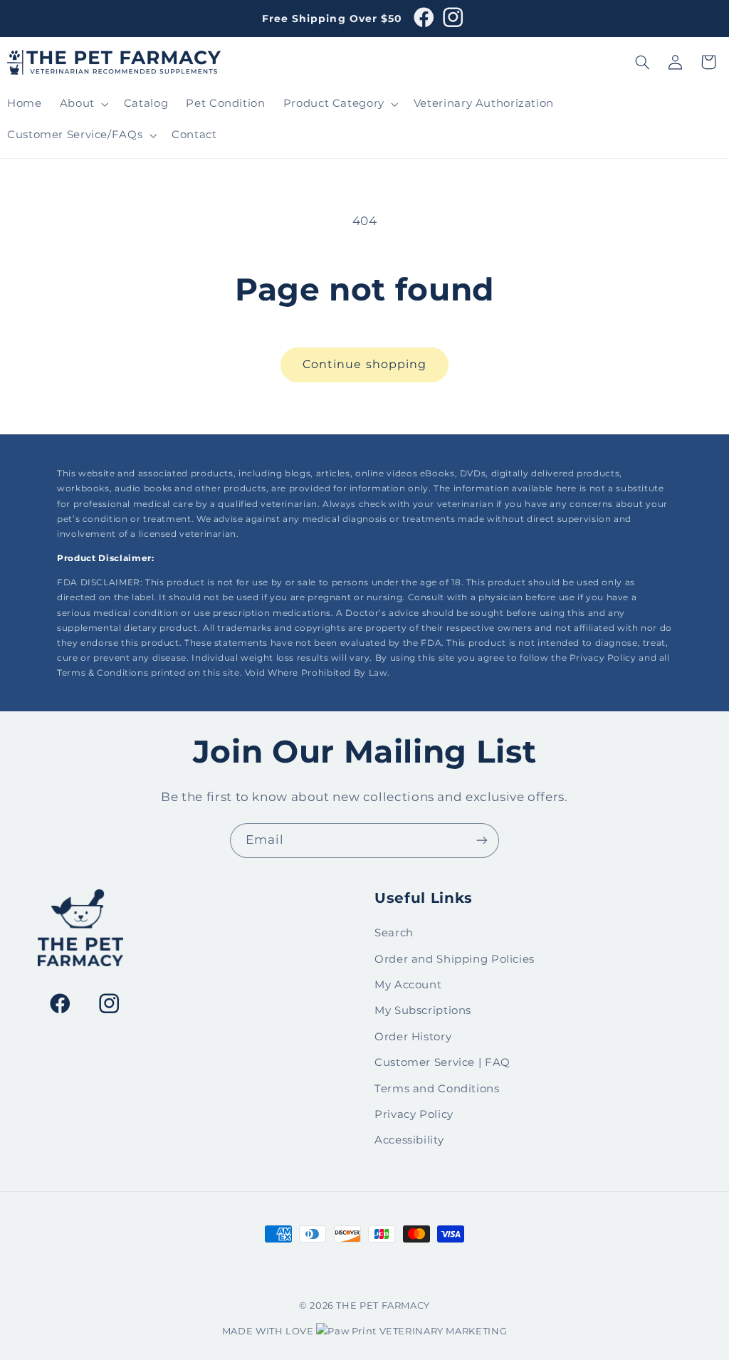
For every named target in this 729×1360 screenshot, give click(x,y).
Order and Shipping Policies (454, 959)
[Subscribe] (482, 840)
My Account (407, 984)
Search (394, 932)
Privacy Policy (413, 1114)
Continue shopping (364, 364)
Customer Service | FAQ (442, 1062)
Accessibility (409, 1140)
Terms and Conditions (437, 1088)
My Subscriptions (422, 1010)
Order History (412, 1036)
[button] (83, 104)
